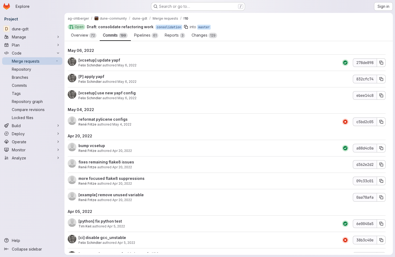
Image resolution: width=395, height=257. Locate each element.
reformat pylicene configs (103, 119)
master (204, 27)
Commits (114, 35)
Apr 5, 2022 (116, 226)
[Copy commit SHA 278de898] (381, 62)
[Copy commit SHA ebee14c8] (381, 95)
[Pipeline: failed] (345, 122)
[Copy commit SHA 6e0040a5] (381, 223)
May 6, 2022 (127, 65)
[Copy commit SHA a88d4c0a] (381, 148)
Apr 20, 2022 (122, 151)
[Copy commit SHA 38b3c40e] (381, 240)
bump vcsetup (91, 145)
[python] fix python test (100, 221)
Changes (204, 35)
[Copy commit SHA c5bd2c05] (381, 121)
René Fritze (87, 124)
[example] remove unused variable (111, 194)
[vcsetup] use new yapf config (107, 93)
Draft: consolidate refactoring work (120, 26)
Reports (174, 35)
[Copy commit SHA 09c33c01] (381, 181)
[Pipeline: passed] (345, 62)
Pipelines (145, 35)
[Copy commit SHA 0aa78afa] (381, 197)
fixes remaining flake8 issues (106, 162)
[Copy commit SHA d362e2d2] (381, 164)
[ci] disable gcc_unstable (102, 237)
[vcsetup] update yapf (99, 60)
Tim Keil (84, 226)
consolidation (169, 27)
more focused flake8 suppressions (111, 178)
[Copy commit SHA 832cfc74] (381, 79)
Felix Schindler (90, 65)
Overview (83, 35)
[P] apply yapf (91, 76)
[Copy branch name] (186, 27)
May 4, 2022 (121, 124)
